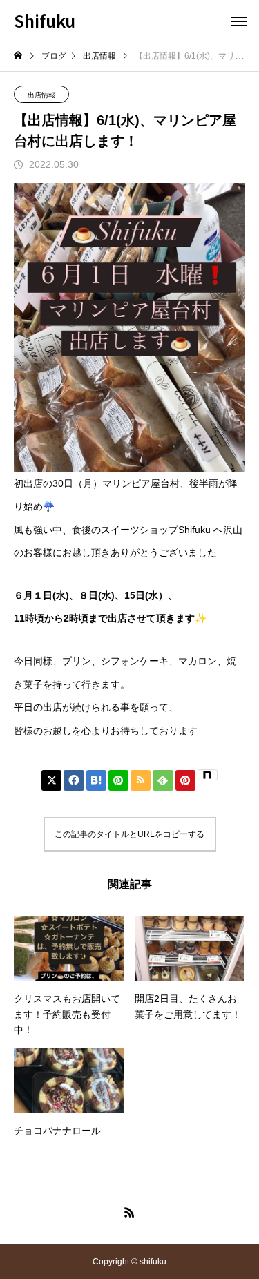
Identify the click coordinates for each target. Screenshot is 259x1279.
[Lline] (118, 780)
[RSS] (130, 1212)
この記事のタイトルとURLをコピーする (129, 834)
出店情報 (41, 95)
